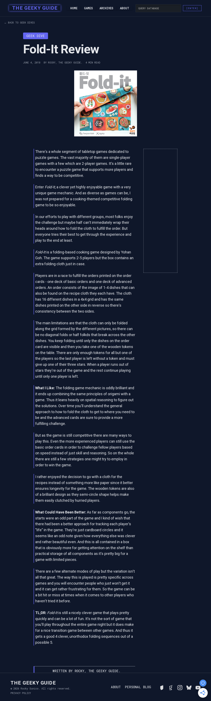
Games (88, 8)
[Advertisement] (160, 211)
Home (73, 8)
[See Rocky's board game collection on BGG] (161, 687)
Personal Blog (138, 687)
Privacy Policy (21, 693)
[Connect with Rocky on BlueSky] (188, 687)
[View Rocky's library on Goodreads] (170, 687)
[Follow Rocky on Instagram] (179, 687)
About (124, 8)
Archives (106, 8)
